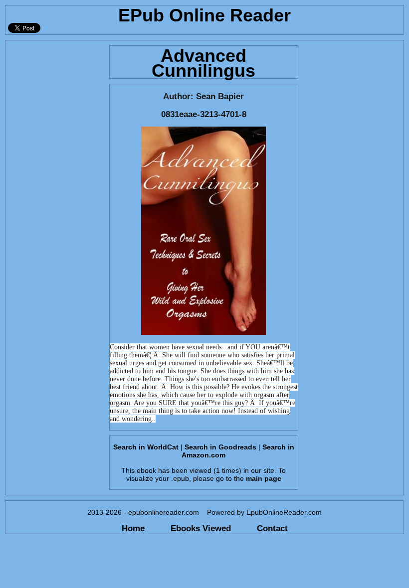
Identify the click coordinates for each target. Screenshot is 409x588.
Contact (272, 528)
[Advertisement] (54, 189)
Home (133, 528)
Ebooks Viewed (201, 528)
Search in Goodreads (220, 447)
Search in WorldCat (146, 447)
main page (263, 478)
